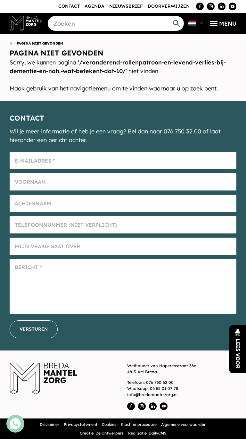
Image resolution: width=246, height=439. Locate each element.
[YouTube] (232, 6)
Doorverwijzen (169, 6)
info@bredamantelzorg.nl (152, 394)
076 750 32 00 (160, 382)
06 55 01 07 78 (164, 388)
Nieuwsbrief (126, 6)
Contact (69, 6)
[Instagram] (211, 6)
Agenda (94, 6)
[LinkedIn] (222, 6)
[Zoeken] (176, 23)
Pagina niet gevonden (40, 43)
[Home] (26, 23)
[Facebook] (200, 6)
